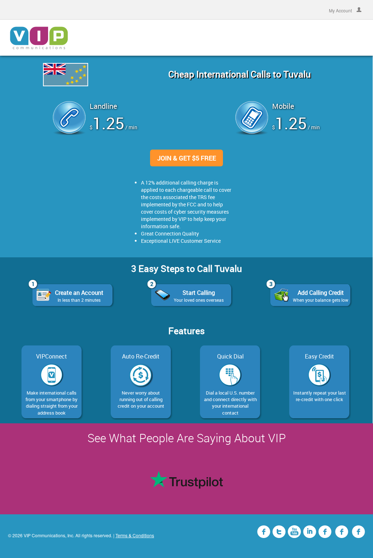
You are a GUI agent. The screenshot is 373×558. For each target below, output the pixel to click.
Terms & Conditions (134, 535)
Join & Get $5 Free (186, 158)
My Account (341, 10)
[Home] (39, 37)
